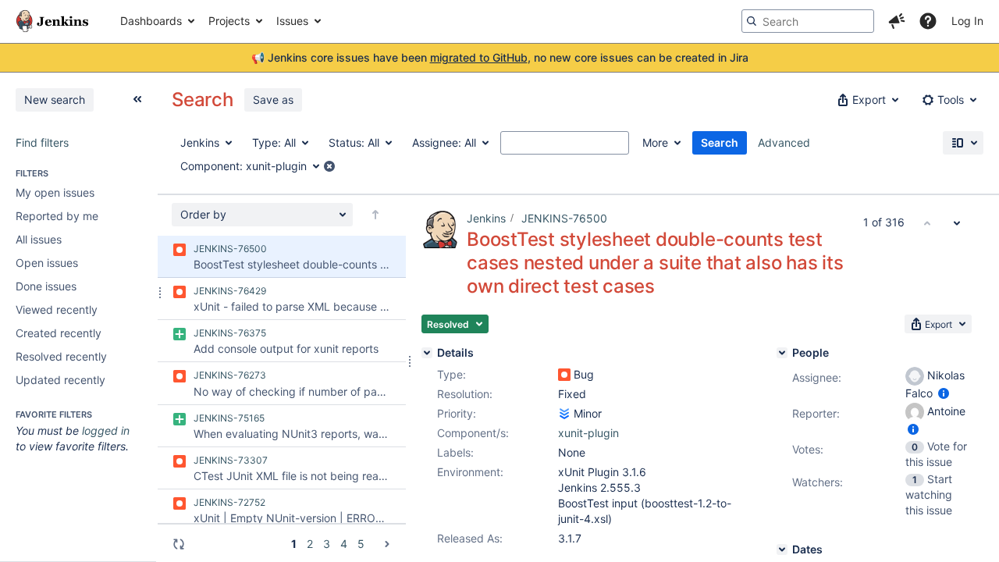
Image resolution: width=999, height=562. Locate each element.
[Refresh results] (179, 544)
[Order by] (375, 214)
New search (54, 99)
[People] (782, 352)
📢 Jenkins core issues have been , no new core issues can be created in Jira (499, 57)
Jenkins (486, 218)
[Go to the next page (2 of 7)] (387, 543)
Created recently (58, 333)
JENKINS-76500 (564, 218)
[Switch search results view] (963, 143)
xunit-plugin (588, 432)
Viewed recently (57, 309)
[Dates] (782, 549)
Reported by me (57, 215)
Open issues (47, 262)
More (655, 142)
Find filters (42, 142)
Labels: (455, 452)
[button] (896, 21)
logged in (106, 430)
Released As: (470, 538)
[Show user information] (943, 393)
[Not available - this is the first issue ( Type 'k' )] (927, 222)
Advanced (784, 142)
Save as (273, 99)
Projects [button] (229, 20)
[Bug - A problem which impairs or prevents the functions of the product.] (564, 374)
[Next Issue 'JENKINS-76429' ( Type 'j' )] (957, 222)
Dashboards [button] (151, 20)
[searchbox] (807, 21)
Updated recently (60, 379)
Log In (967, 20)
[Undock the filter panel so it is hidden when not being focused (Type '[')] (137, 99)
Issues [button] (292, 20)
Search (719, 142)
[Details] (426, 352)
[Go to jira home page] (52, 21)
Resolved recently (61, 356)
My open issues (55, 192)
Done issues (46, 286)
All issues (39, 239)
